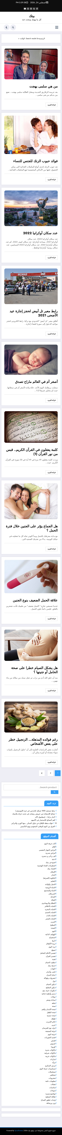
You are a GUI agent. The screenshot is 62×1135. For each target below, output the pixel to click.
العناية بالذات (51, 915)
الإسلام (53, 872)
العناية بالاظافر (50, 906)
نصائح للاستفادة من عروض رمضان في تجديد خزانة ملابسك (33, 814)
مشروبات (52, 1078)
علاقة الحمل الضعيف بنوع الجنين (35, 600)
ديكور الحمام (51, 984)
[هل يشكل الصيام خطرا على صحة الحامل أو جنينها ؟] (31, 645)
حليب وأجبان (51, 972)
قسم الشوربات (50, 1037)
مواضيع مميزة (51, 1093)
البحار (53, 875)
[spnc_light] (7, 27)
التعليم (53, 881)
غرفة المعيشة (50, 1031)
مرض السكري (50, 1065)
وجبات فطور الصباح (48, 1100)
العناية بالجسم (50, 912)
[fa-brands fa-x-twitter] (34, 8)
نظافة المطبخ (51, 1096)
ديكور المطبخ (51, 987)
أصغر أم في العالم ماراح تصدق (36, 382)
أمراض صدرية (51, 853)
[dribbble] (31, 8)
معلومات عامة (50, 1081)
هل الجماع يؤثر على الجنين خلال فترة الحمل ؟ (32, 528)
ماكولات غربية (50, 1056)
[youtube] (25, 8)
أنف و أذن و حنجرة (49, 856)
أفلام (54, 847)
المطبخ (53, 925)
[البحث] (13, 27)
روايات (53, 996)
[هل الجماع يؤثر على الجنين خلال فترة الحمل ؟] (31, 501)
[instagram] (28, 8)
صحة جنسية (51, 1015)
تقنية (54, 959)
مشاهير (53, 1075)
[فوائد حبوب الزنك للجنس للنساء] (31, 134)
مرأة (54, 1062)
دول (54, 981)
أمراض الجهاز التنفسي (47, 850)
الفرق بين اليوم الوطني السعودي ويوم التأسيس (37, 826)
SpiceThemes (19, 1131)
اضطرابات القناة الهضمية (46, 865)
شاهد (54, 1003)
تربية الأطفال (51, 943)
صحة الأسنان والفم (49, 1009)
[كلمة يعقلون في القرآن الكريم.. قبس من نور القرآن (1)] (31, 427)
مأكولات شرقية (50, 1053)
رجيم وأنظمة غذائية (49, 993)
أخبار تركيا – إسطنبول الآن (45, 817)
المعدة (53, 928)
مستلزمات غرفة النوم (48, 1068)
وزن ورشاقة (51, 1103)
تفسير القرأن (51, 956)
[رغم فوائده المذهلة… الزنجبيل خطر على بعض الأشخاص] (31, 717)
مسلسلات (52, 1072)
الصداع (53, 896)
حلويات (53, 968)
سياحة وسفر (51, 1000)
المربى (53, 922)
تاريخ (54, 940)
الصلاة (53, 900)
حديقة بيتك (52, 965)
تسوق (53, 950)
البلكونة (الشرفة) (49, 878)
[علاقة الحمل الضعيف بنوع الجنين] (31, 576)
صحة (54, 1006)
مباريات (53, 1059)
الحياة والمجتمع (50, 890)
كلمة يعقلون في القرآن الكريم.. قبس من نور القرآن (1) (32, 452)
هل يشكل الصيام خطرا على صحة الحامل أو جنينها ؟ (34, 670)
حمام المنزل (51, 975)
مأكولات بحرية (50, 1050)
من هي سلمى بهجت (43, 86)
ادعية (54, 859)
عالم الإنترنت (51, 1022)
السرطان (52, 893)
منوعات (53, 1090)
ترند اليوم (52, 947)
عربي (54, 1025)
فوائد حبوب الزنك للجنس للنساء (35, 161)
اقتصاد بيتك (51, 868)
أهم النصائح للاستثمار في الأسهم (43, 820)
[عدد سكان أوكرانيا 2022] (31, 208)
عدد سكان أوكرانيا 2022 (40, 233)
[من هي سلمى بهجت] (31, 64)
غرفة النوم (52, 1034)
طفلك (53, 1018)
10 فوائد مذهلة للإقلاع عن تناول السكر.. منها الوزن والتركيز (34, 823)
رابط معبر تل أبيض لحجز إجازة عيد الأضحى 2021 (34, 313)
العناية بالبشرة (50, 909)
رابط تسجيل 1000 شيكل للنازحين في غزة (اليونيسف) (35, 810)
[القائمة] (56, 27)
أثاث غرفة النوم (50, 843)
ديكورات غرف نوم (49, 990)
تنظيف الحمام (50, 962)
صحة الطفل (51, 1012)
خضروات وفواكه (50, 978)
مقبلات (53, 1084)
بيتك (32, 16)
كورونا (53, 1047)
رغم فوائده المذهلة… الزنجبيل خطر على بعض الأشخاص (33, 741)
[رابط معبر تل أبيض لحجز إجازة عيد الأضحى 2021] (31, 286)
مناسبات (52, 1087)
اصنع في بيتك (51, 862)
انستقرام (52, 937)
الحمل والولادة (50, 884)
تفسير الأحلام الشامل (48, 953)
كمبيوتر (53, 1043)
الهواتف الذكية (50, 934)
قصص (53, 1040)
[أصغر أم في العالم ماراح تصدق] (31, 359)
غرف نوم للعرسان (49, 1028)
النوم (54, 931)
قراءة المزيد (52, 105)
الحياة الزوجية (50, 887)
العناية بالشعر (51, 918)
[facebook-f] (37, 8)
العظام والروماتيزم (49, 903)
